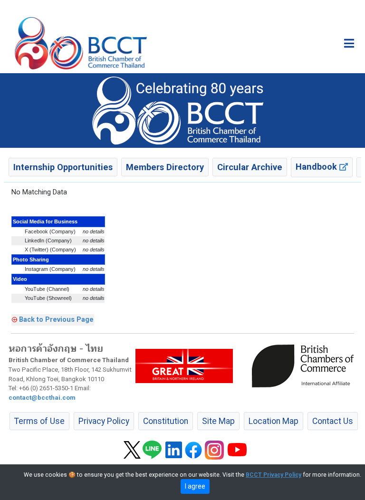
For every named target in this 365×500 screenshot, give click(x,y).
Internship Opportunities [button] (63, 167)
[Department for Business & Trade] (184, 365)
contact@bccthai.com (42, 397)
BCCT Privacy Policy (273, 474)
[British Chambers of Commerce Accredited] (305, 365)
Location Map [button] (273, 421)
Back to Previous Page (56, 319)
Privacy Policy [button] (103, 421)
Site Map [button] (218, 421)
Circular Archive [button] (249, 167)
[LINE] (152, 449)
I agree (195, 486)
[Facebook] (193, 449)
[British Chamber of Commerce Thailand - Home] (81, 43)
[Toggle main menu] (349, 43)
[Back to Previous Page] (14, 319)
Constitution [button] (165, 421)
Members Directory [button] (165, 167)
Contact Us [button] (332, 421)
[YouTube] (237, 449)
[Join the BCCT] (182, 110)
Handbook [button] (317, 167)
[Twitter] (132, 449)
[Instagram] (214, 449)
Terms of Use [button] (39, 421)
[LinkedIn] (173, 449)
